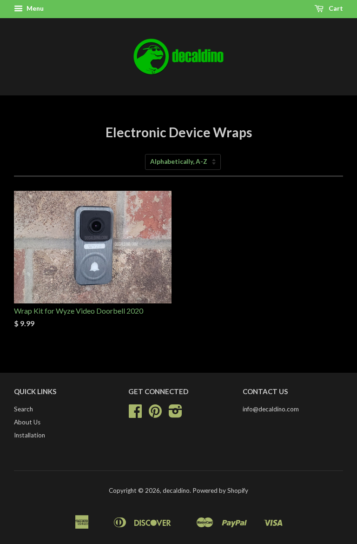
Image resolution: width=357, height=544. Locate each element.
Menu (34, 8)
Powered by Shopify (220, 490)
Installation (29, 435)
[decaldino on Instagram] (175, 414)
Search (23, 409)
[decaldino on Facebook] (135, 414)
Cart (335, 8)
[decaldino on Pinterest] (155, 414)
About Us (27, 422)
